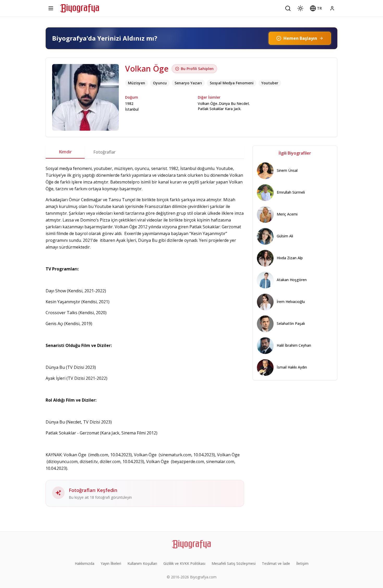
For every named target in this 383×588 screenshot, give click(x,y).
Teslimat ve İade (276, 563)
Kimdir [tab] (65, 152)
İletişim (302, 563)
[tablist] (145, 152)
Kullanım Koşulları (142, 563)
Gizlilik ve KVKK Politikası (184, 563)
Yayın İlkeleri (111, 563)
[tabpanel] (145, 336)
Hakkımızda (84, 563)
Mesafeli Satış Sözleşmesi (234, 563)
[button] (316, 8)
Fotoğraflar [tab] (104, 152)
